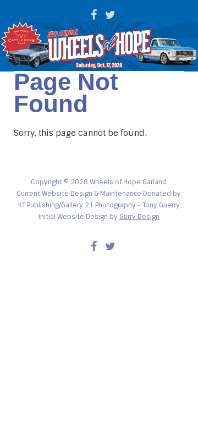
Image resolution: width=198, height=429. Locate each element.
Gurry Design (139, 216)
